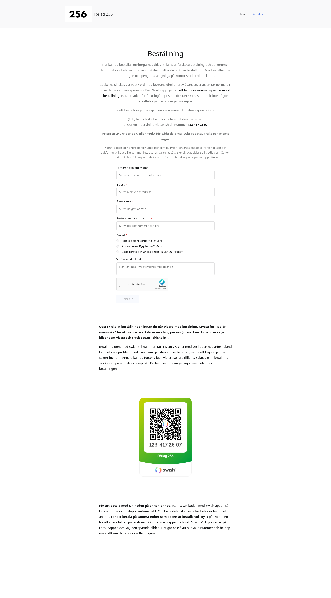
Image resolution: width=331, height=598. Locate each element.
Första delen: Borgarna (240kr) (142, 241)
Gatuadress (124, 201)
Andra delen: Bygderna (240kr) (142, 246)
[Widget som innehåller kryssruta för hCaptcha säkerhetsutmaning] (142, 284)
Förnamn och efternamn (132, 168)
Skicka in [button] (127, 299)
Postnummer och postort (133, 218)
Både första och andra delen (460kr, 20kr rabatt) (153, 252)
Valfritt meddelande (129, 259)
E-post (120, 184)
